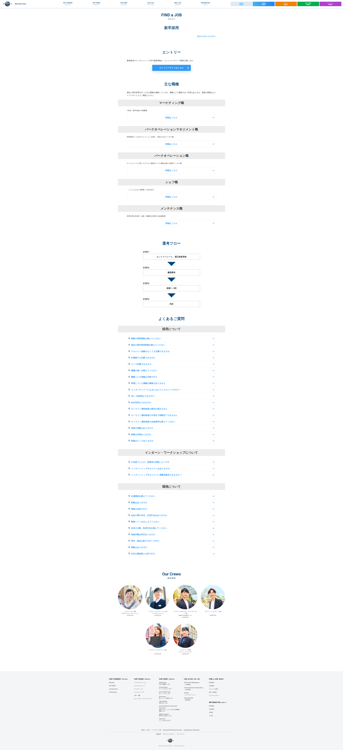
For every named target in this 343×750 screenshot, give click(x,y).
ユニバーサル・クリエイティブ (142, 698)
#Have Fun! (165, 719)
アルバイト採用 (213, 689)
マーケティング (138, 689)
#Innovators (166, 697)
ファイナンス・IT (139, 692)
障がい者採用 (213, 692)
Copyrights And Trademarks (191, 730)
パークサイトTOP (156, 730)
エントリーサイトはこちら (171, 68)
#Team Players (165, 688)
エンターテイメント (139, 685)
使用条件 (158, 734)
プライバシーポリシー (169, 734)
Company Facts (113, 689)
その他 (211, 715)
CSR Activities (113, 692)
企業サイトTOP (145, 730)
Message (111, 682)
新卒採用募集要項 (241, 4)
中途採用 (211, 685)
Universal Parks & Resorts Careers (172, 730)
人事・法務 (137, 695)
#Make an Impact (165, 714)
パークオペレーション (140, 682)
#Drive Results (163, 702)
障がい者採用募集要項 (308, 4)
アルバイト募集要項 (286, 4)
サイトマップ (180, 734)
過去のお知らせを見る (206, 36)
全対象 (211, 712)
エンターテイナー (214, 695)
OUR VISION (112, 685)
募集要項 (330, 4)
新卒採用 (211, 682)
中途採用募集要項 (264, 4)
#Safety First (164, 683)
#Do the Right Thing (164, 692)
